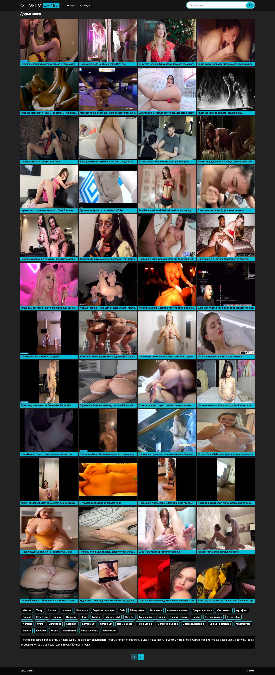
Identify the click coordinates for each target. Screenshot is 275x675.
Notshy (196, 617)
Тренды (70, 5)
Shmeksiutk (106, 623)
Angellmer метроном (103, 610)
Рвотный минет (213, 617)
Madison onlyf (113, 617)
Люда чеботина (89, 630)
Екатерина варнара (168, 623)
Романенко (156, 610)
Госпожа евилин (178, 617)
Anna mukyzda (243, 623)
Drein (122, 610)
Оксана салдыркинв (194, 623)
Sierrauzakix (55, 623)
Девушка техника (202, 610)
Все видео (85, 5)
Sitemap (250, 671)
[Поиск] (250, 5)
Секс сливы (27, 670)
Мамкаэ (27, 610)
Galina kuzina (69, 630)
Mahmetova (82, 610)
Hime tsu (129, 617)
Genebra (27, 630)
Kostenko (41, 630)
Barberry (57, 617)
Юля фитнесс (224, 610)
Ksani (84, 617)
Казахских (71, 623)
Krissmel (51, 610)
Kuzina (54, 630)
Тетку (39, 610)
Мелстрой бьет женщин (152, 617)
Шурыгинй (42, 617)
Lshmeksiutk (88, 623)
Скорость (71, 617)
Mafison (96, 617)
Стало (40, 623)
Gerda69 (27, 617)
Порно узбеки (145, 623)
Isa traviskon (233, 617)
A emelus (27, 623)
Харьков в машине (177, 610)
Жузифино (241, 610)
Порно (41, 5)
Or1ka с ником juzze (220, 623)
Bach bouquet (109, 630)
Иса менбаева (124, 623)
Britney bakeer (137, 610)
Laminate (66, 610)
